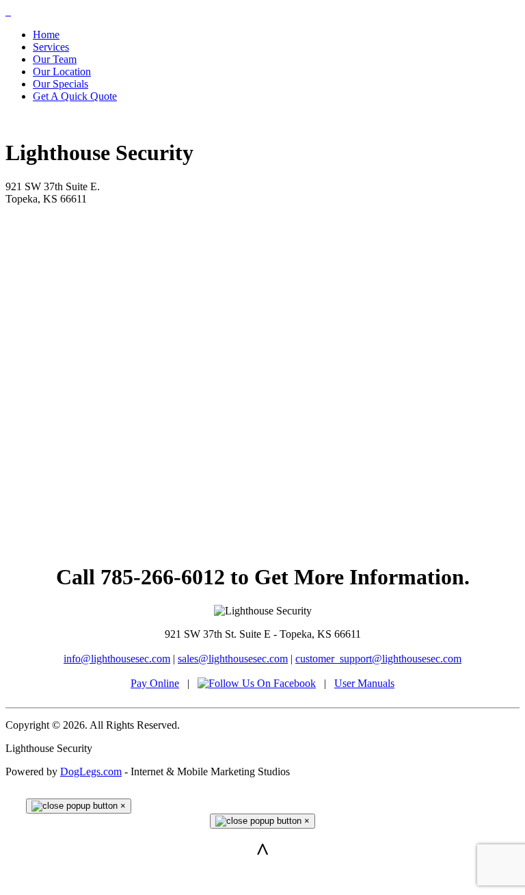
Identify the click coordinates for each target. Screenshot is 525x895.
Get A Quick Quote (75, 96)
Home (46, 34)
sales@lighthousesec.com (233, 658)
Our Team (55, 59)
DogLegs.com (91, 771)
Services (51, 47)
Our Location (62, 71)
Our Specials (60, 84)
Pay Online (155, 683)
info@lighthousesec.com (117, 658)
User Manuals (364, 683)
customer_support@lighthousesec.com (378, 658)
